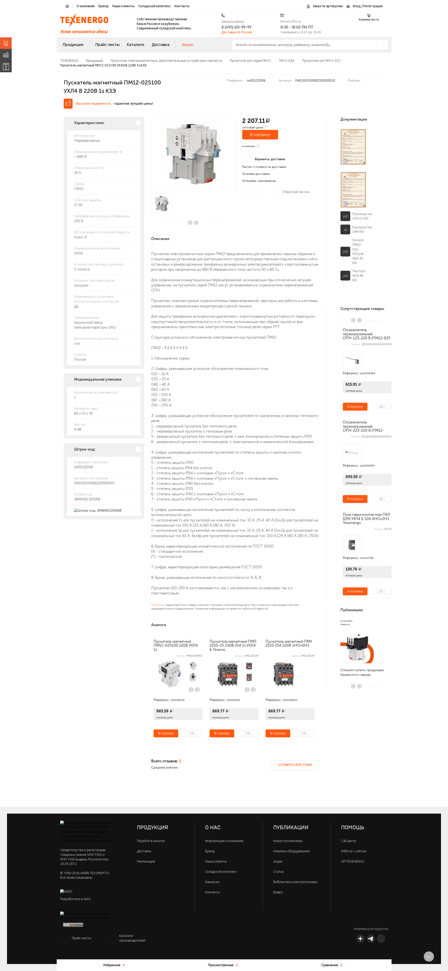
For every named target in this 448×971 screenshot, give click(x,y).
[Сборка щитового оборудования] (6, 66)
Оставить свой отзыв (295, 764)
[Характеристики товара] (192, 733)
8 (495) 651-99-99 (236, 27)
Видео (278, 892)
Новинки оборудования (291, 851)
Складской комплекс (154, 6)
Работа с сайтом (353, 851)
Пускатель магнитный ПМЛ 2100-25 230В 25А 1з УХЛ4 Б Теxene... (233, 645)
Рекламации (146, 861)
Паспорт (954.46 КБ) (359, 275)
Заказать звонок (232, 21)
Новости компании (287, 841)
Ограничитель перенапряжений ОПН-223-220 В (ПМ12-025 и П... (363, 428)
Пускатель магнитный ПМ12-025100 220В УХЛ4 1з (176, 645)
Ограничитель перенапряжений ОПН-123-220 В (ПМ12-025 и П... (366, 336)
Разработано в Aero (75, 899)
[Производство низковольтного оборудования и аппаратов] (6, 55)
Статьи (278, 872)
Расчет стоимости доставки (264, 167)
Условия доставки (256, 174)
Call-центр (348, 841)
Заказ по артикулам (327, 6)
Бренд (103, 6)
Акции (187, 44)
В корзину (260, 134)
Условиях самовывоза (259, 181)
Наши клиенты (123, 6)
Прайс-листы (107, 44)
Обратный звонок (296, 192)
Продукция (73, 44)
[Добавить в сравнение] (199, 733)
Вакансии (212, 882)
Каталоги (135, 44)
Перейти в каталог (151, 841)
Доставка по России (236, 32)
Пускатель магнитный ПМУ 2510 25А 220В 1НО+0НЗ (289, 643)
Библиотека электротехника (295, 882)
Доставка (160, 44)
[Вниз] (429, 956)
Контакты (182, 6)
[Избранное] (185, 733)
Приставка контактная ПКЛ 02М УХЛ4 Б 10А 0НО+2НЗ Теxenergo (366, 518)
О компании (86, 6)
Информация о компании (224, 841)
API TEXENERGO (352, 861)
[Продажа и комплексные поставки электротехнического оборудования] (6, 43)
